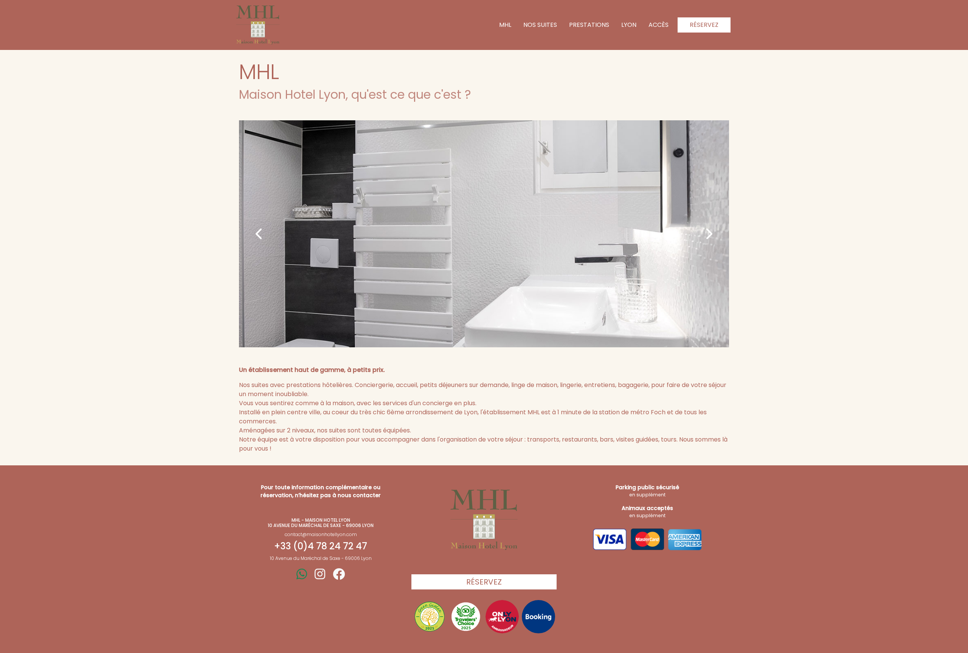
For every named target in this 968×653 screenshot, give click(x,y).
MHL (505, 24)
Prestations (589, 24)
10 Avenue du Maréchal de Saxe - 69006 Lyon (321, 558)
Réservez (704, 24)
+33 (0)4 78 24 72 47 (320, 546)
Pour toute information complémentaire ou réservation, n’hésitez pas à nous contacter (321, 491)
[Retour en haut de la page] (484, 520)
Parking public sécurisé (647, 491)
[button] (259, 234)
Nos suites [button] (540, 24)
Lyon (628, 24)
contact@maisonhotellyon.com (321, 534)
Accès (658, 24)
